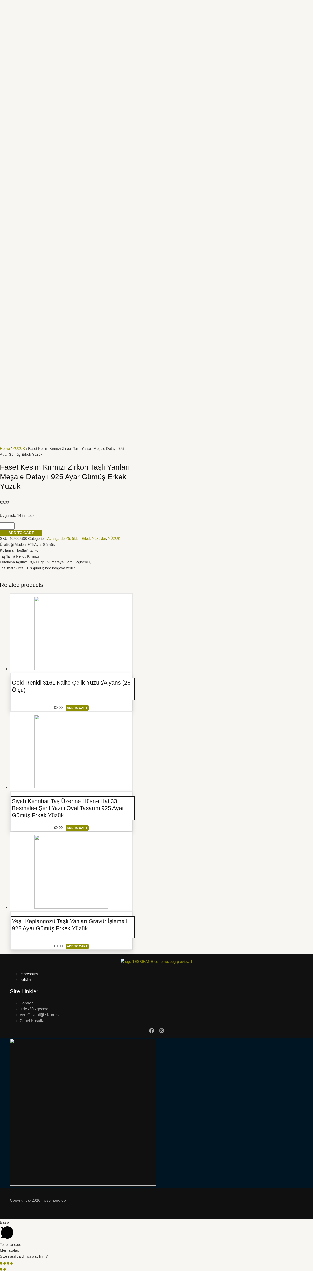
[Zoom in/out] (11, 1263)
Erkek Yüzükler (93, 538)
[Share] (4, 1263)
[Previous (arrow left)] (1, 1269)
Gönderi (27, 1003)
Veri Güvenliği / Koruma (40, 1015)
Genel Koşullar (32, 1021)
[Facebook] (151, 1032)
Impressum (29, 974)
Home (5, 448)
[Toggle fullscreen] (8, 1263)
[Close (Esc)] (1, 1263)
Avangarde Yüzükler (63, 538)
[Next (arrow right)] (4, 1269)
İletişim (25, 980)
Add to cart (21, 533)
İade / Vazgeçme (34, 1009)
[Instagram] (161, 1032)
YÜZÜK (19, 448)
